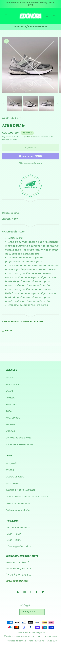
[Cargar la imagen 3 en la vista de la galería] (46, 103)
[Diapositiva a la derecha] (58, 104)
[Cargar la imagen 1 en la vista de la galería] (14, 103)
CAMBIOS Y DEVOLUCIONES (21, 490)
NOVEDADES (12, 384)
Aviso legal (52, 641)
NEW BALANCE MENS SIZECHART (23, 321)
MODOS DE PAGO (15, 476)
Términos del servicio (18, 503)
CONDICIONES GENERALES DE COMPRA (27, 496)
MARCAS (10, 431)
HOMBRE (10, 397)
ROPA (9, 411)
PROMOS (10, 424)
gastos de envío (31, 137)
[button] (6, 16)
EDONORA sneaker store (19, 444)
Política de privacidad (47, 636)
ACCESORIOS (13, 417)
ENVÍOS (10, 470)
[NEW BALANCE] (30, 196)
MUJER (9, 391)
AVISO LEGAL (13, 483)
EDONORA (27, 632)
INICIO (9, 377)
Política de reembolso (18, 510)
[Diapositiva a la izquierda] (3, 104)
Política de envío (36, 641)
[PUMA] (30, 200)
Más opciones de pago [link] (30, 163)
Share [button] (8, 330)
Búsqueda (11, 463)
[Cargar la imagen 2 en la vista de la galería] (30, 103)
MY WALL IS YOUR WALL (18, 437)
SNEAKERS (11, 404)
